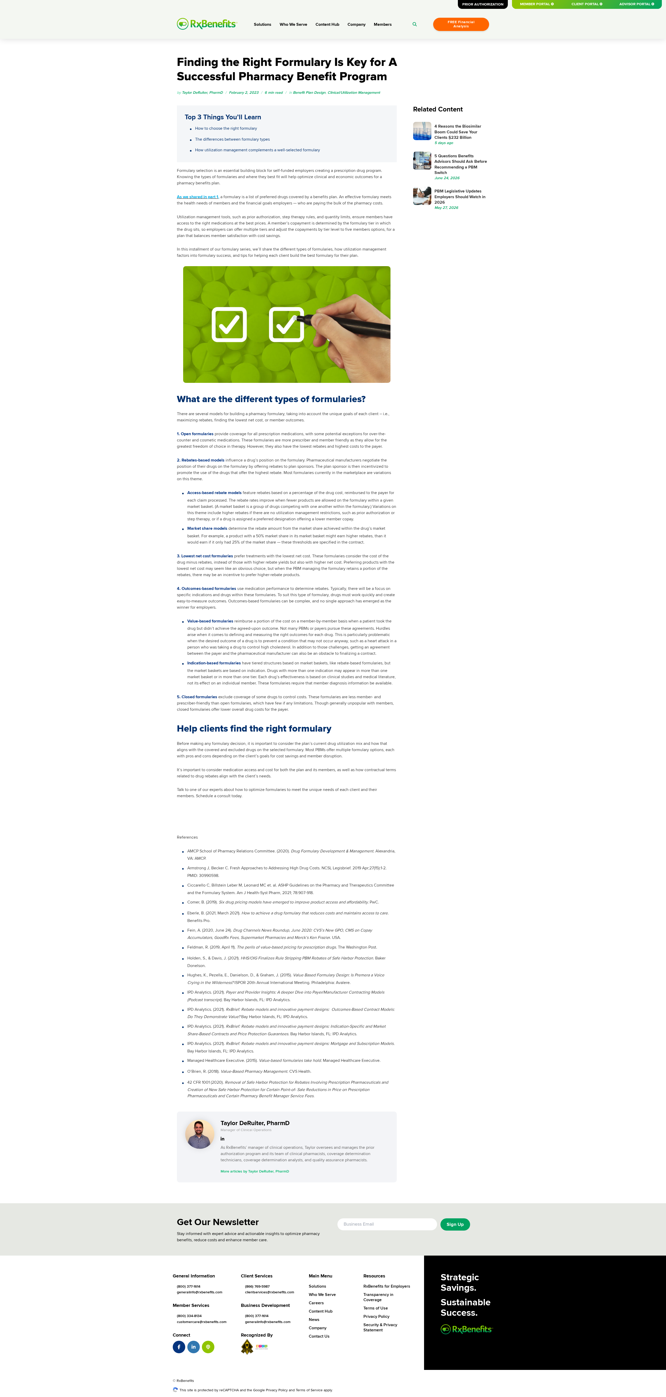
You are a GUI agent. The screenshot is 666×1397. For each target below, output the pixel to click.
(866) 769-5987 (257, 1286)
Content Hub (327, 24)
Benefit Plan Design (309, 92)
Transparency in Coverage (378, 1297)
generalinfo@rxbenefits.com (199, 1292)
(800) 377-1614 (188, 1286)
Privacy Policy (376, 1316)
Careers (316, 1303)
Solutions (262, 24)
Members (383, 24)
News (314, 1319)
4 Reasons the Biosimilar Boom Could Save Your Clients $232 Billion (457, 132)
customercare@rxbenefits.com (202, 1322)
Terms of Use (375, 1308)
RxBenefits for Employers (386, 1286)
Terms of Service (309, 1390)
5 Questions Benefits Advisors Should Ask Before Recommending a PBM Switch (460, 164)
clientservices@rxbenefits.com (269, 1292)
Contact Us (319, 1336)
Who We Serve (293, 24)
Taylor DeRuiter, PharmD (202, 92)
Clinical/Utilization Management (354, 92)
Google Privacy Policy (270, 1390)
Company (357, 24)
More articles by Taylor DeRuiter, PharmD (255, 1171)
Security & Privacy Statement (380, 1327)
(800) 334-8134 (189, 1316)
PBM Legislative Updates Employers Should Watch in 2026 (459, 197)
